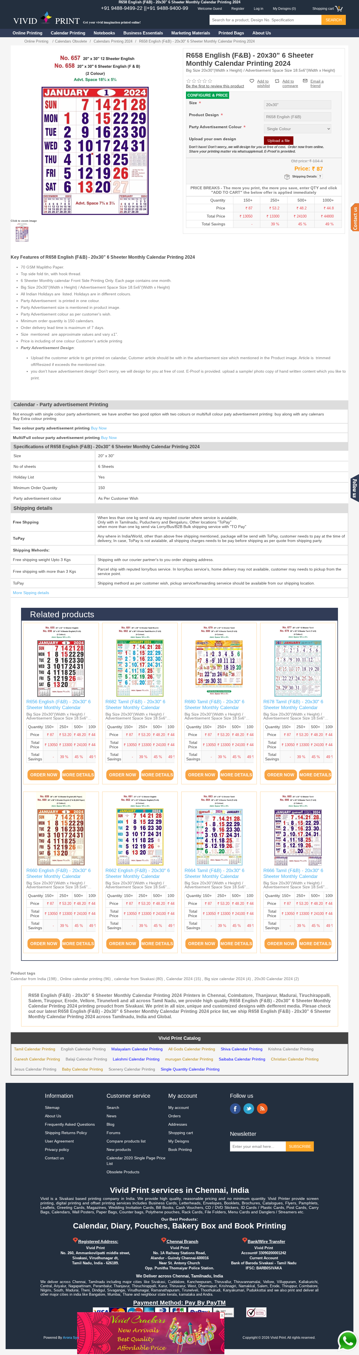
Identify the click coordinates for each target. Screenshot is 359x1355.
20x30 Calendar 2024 (273, 978)
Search (113, 1107)
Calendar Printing (68, 33)
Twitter (248, 1108)
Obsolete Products (123, 1172)
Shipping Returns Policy (66, 1132)
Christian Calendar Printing (295, 1059)
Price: (302, 168)
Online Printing (27, 33)
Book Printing (180, 1149)
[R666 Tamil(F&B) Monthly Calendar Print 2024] (298, 829)
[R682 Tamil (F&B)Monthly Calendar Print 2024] (140, 660)
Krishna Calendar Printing (291, 1049)
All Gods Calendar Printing (191, 1049)
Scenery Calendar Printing (132, 1069)
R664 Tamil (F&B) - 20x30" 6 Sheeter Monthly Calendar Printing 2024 (214, 876)
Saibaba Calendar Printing (242, 1059)
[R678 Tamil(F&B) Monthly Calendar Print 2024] (298, 660)
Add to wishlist (263, 83)
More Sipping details (31, 592)
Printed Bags (231, 33)
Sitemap (52, 1107)
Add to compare (290, 81)
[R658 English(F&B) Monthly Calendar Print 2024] (22, 232)
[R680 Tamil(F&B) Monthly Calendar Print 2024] (219, 660)
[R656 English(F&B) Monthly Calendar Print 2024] (61, 660)
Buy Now (99, 428)
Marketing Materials (190, 33)
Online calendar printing (81, 978)
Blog (110, 1124)
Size (193, 103)
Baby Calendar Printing (82, 1069)
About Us (261, 33)
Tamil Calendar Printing (34, 1049)
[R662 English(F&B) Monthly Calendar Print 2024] (140, 829)
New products (119, 1149)
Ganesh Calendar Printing (37, 1059)
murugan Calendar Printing (189, 1059)
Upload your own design (212, 139)
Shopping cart (180, 1132)
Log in (258, 9)
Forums (113, 1132)
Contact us (54, 1158)
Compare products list (126, 1141)
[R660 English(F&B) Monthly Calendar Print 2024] (61, 829)
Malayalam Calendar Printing (137, 1049)
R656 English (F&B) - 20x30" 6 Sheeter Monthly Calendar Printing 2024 (58, 707)
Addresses (177, 1124)
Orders (174, 1116)
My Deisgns (178, 1141)
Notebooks (104, 33)
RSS (262, 1108)
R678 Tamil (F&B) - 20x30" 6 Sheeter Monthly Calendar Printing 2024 (293, 707)
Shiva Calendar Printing (242, 1049)
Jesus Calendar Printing (35, 1069)
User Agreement (59, 1141)
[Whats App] (348, 1341)
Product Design (204, 115)
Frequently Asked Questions (70, 1124)
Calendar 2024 (179, 978)
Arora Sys (71, 1338)
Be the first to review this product (215, 86)
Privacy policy (57, 1149)
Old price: (299, 161)
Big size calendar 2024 (224, 978)
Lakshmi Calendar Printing (136, 1059)
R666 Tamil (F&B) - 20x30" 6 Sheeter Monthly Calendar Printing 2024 (293, 876)
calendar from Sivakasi (134, 978)
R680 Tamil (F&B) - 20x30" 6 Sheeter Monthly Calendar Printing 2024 (214, 707)
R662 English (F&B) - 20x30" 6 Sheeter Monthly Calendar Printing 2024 (137, 876)
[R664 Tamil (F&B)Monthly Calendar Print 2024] (219, 829)
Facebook (235, 1108)
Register (237, 9)
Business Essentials (143, 33)
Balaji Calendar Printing (86, 1059)
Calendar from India (28, 978)
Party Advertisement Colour (216, 127)
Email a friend (317, 80)
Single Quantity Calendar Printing (190, 1069)
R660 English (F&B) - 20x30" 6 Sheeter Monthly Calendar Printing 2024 (58, 876)
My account (178, 1107)
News (111, 1116)
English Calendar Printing (83, 1049)
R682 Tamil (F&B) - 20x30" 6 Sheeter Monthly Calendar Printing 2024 (135, 707)
